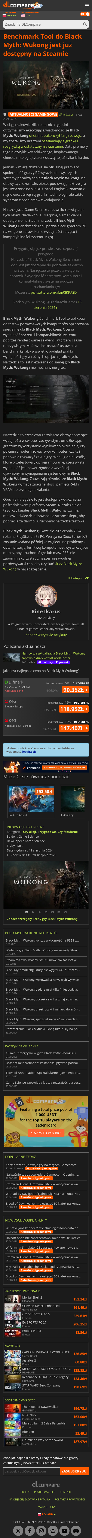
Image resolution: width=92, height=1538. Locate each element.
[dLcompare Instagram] (40, 1531)
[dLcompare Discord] (75, 1531)
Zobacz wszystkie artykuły (46, 635)
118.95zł (73, 709)
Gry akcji (29, 832)
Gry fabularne (68, 832)
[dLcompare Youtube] (63, 1531)
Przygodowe (47, 832)
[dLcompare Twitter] (17, 1531)
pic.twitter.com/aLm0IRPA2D (54, 292)
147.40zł (73, 728)
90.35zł (74, 689)
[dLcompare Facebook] (28, 1531)
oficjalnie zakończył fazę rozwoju (55, 135)
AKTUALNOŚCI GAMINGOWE (33, 114)
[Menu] (87, 5)
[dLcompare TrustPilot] (51, 1531)
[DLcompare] (46, 1484)
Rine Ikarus (66, 114)
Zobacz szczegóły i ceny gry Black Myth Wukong (42, 919)
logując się (29, 752)
